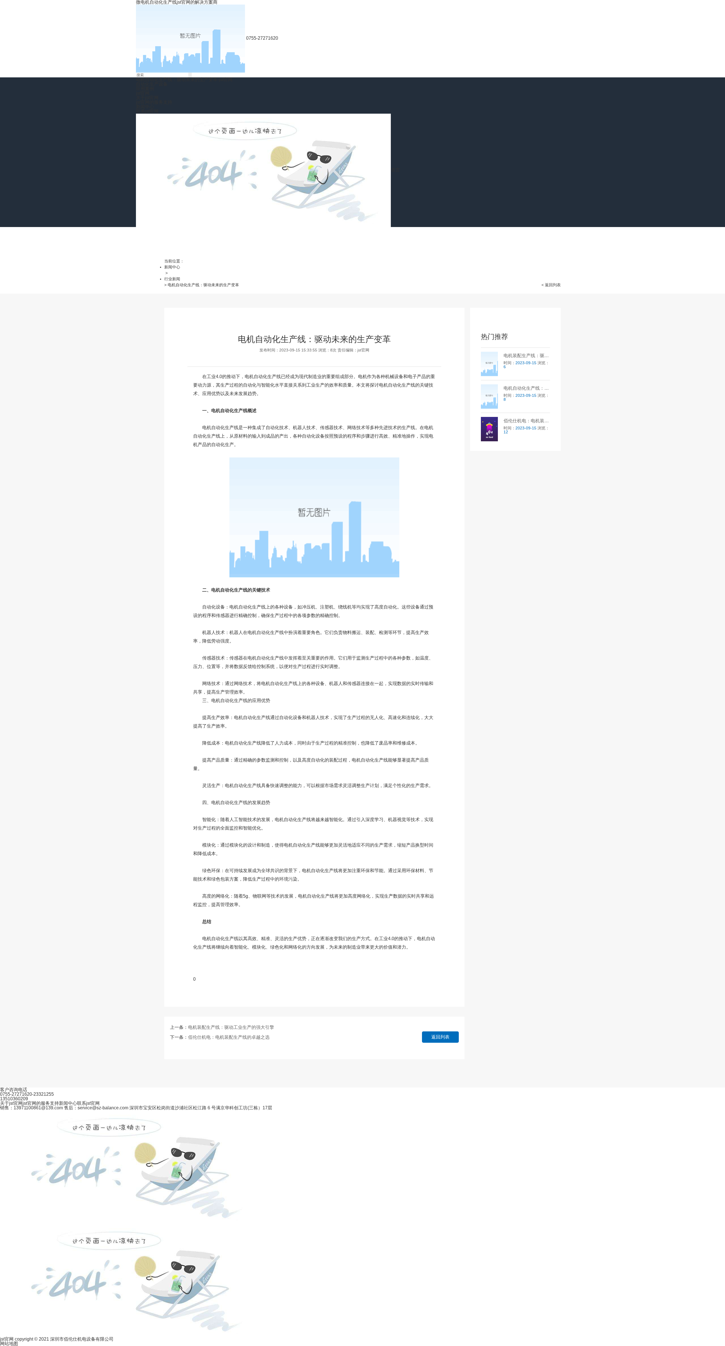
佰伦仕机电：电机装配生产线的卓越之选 (229, 1037)
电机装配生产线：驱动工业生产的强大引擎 (231, 1027)
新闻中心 (145, 106)
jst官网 (143, 93)
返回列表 (440, 1037)
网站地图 (9, 1343)
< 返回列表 (551, 285)
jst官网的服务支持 (154, 102)
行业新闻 (172, 279)
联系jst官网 (147, 111)
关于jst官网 (147, 97)
